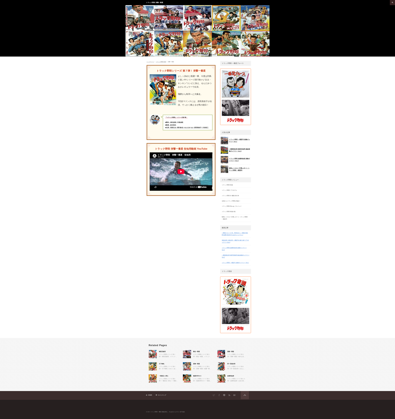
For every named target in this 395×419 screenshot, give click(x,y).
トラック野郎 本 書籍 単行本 (230, 195)
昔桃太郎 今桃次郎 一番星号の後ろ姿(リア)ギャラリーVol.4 (235, 241)
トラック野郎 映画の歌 (229, 211)
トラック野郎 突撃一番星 (154, 2)
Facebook (219, 395)
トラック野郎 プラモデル (229, 190)
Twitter (214, 395)
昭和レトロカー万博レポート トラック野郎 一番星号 (239, 169)
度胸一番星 (196, 364)
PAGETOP (245, 395)
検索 (392, 2)
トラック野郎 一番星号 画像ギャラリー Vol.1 (239, 140)
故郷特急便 (230, 376)
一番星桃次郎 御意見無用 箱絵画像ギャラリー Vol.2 (239, 150)
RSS (229, 395)
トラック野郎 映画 (227, 185)
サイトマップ (162, 395)
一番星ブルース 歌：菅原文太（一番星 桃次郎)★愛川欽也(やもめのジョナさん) (235, 234)
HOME (150, 395)
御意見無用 (162, 351)
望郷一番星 (230, 351)
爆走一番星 (196, 351)
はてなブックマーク (234, 395)
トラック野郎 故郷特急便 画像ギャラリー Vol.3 (239, 160)
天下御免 (161, 364)
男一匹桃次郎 (231, 364)
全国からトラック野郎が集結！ (231, 201)
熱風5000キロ (197, 376)
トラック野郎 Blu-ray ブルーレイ (232, 206)
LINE (224, 395)
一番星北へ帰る (163, 376)
